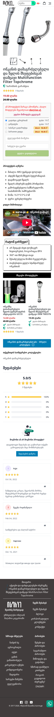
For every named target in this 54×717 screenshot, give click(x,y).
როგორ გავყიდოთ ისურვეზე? (39, 678)
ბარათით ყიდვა (15, 131)
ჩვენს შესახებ (40, 609)
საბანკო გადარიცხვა (17, 128)
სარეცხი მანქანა (14, 679)
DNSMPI (40, 686)
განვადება (13, 124)
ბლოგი (40, 613)
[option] (13, 61)
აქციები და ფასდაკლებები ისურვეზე (28, 585)
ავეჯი (14, 652)
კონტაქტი (40, 626)
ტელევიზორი (14, 683)
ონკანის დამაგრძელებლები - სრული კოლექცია (27, 343)
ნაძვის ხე (14, 642)
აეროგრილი (14, 647)
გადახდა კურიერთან (17, 120)
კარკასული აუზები (14, 664)
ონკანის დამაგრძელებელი (17, 358)
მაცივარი (14, 674)
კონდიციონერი (14, 669)
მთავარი (26, 582)
